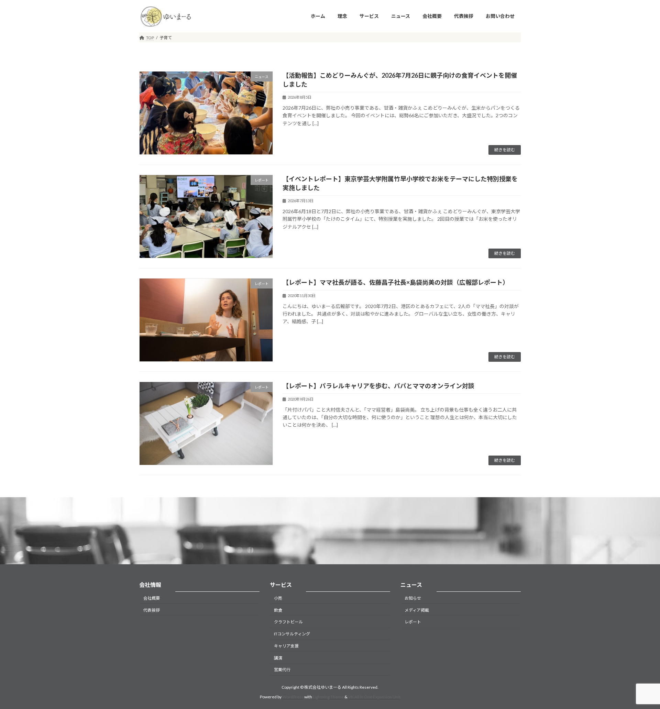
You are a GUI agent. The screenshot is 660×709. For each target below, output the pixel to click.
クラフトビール (288, 622)
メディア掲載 (417, 610)
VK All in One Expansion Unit (374, 697)
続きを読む (504, 149)
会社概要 (151, 598)
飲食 (278, 610)
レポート (413, 622)
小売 (278, 598)
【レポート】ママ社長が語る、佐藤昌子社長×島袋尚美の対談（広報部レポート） (396, 282)
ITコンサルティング (292, 634)
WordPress (293, 697)
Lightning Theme (328, 697)
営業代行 (282, 670)
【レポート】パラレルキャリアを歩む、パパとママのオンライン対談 (378, 386)
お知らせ (413, 598)
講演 (278, 658)
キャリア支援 (286, 645)
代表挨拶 (151, 610)
